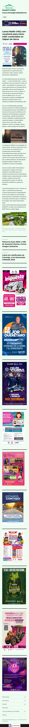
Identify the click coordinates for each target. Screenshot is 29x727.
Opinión (4, 704)
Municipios (19, 229)
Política (4, 715)
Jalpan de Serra (12, 229)
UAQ (3, 231)
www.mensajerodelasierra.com (9, 719)
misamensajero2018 (9, 228)
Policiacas (5, 707)
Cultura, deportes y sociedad (10, 711)
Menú (4, 17)
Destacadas (5, 229)
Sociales (24, 229)
